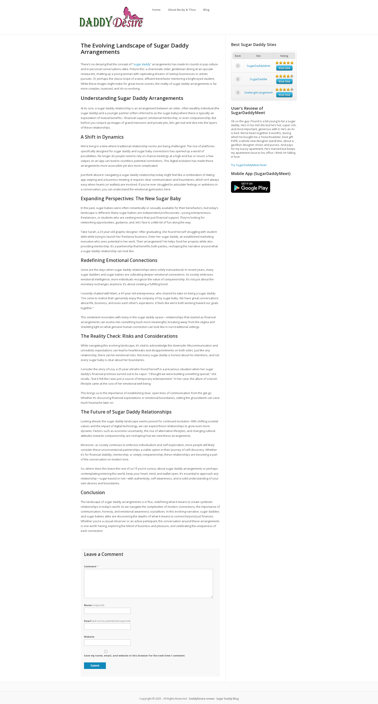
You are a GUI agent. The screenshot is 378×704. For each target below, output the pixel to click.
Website (89, 636)
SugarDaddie (258, 79)
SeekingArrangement (258, 92)
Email (107, 621)
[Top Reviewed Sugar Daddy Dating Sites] (111, 27)
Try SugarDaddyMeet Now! (248, 165)
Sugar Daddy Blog (227, 698)
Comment (91, 566)
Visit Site (284, 68)
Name (94, 605)
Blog (206, 10)
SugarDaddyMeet (258, 66)
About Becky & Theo (182, 10)
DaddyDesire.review (201, 698)
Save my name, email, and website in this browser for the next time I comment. (134, 655)
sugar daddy (141, 64)
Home (156, 10)
